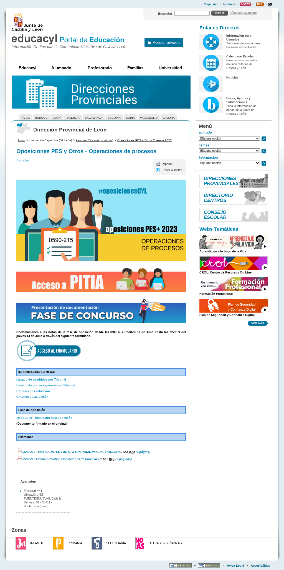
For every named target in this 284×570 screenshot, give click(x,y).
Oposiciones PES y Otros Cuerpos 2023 (144, 140)
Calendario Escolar (240, 56)
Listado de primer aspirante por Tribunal (45, 385)
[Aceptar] (219, 13)
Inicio (21, 140)
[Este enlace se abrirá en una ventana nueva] (101, 280)
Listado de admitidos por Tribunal (41, 379)
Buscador (165, 13)
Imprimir (167, 164)
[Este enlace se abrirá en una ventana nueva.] (270, 4)
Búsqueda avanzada (243, 12)
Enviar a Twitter (172, 170)
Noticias (232, 77)
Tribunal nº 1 (33, 490)
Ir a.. (263, 138)
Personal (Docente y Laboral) (94, 140)
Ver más (257, 323)
